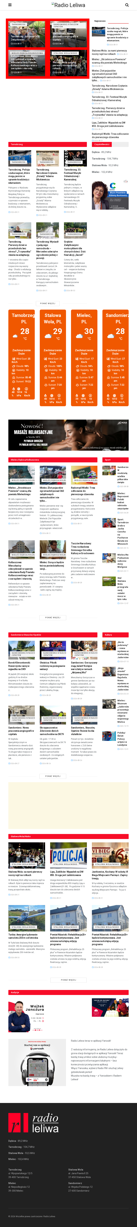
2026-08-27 (59, 44)
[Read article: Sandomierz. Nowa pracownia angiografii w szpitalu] (21, 715)
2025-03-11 (123, 571)
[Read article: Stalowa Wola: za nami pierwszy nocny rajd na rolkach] (26, 855)
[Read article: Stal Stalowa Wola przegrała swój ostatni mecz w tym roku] (109, 581)
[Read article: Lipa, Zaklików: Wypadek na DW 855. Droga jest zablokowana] (68, 855)
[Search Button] (127, 5)
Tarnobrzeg (18, 24)
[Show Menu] (10, 5)
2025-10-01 (123, 749)
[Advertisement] (68, 805)
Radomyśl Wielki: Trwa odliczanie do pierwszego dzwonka (83, 491)
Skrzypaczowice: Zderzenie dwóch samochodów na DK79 (52, 731)
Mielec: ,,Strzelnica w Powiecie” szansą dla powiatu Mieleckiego (19, 491)
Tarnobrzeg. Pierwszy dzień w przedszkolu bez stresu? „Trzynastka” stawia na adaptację (110, 111)
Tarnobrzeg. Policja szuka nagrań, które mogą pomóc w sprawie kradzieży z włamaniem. (117, 34)
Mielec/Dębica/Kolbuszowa (27, 480)
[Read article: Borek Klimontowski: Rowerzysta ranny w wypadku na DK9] (21, 650)
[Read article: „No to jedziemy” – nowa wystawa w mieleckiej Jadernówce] (109, 645)
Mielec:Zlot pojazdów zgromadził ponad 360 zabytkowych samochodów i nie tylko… (52, 494)
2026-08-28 (46, 595)
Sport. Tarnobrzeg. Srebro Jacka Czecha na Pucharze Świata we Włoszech (124, 531)
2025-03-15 (123, 548)
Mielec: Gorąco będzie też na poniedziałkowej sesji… (52, 565)
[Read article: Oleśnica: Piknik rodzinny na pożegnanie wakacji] (53, 650)
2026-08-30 (70, 291)
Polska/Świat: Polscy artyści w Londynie (122, 739)
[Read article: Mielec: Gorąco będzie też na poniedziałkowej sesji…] (53, 549)
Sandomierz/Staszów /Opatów (66, 25)
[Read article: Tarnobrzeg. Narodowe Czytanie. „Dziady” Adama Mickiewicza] (47, 158)
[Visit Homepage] (68, 5)
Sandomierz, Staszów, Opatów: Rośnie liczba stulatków (83, 731)
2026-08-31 (17, 44)
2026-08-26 (46, 763)
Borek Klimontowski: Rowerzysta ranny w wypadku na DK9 (19, 666)
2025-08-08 (123, 486)
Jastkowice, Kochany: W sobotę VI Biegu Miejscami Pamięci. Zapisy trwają (110, 875)
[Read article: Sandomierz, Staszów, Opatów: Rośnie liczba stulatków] (84, 715)
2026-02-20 (123, 694)
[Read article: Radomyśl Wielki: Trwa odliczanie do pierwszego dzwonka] (84, 475)
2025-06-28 (123, 513)
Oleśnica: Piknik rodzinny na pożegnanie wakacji (52, 666)
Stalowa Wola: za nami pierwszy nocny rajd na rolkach (65, 65)
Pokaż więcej (47, 303)
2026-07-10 (123, 661)
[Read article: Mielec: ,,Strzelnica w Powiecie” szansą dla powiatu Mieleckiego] (21, 475)
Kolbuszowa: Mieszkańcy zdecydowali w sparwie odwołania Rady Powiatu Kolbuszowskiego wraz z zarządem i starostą (24, 62)
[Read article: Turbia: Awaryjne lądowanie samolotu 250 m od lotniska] (26, 918)
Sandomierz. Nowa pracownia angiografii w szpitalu (65, 36)
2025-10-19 (123, 726)
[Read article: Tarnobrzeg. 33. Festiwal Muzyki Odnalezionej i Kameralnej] (75, 158)
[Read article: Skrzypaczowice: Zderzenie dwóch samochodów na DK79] (53, 715)
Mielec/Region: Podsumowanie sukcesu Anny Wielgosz (125, 560)
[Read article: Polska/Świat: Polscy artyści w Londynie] (109, 736)
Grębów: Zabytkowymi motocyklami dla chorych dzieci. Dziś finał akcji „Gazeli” (74, 248)
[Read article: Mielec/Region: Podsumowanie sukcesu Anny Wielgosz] (109, 558)
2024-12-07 (123, 603)
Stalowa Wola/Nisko (65, 53)
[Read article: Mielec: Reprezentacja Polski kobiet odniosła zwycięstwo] (109, 496)
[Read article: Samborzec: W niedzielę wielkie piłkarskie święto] (109, 470)
